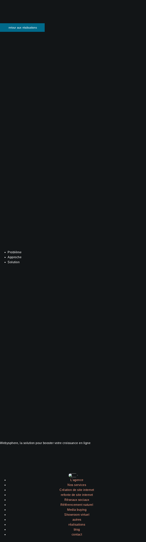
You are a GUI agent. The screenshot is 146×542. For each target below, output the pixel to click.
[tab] (77, 252)
